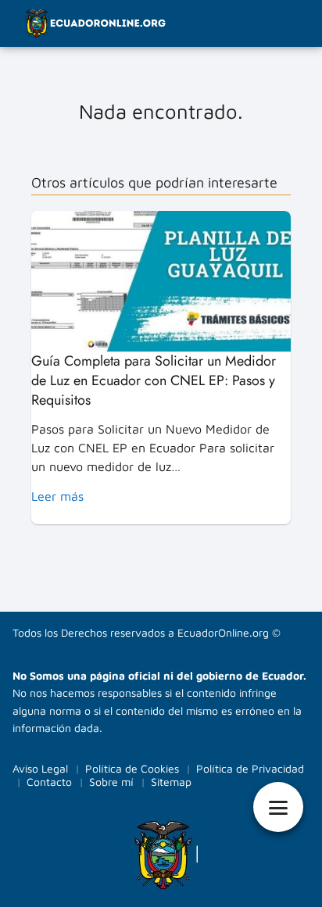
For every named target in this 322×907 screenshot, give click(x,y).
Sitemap (171, 781)
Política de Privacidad (250, 768)
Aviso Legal (40, 768)
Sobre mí (111, 781)
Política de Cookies (132, 768)
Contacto (49, 781)
